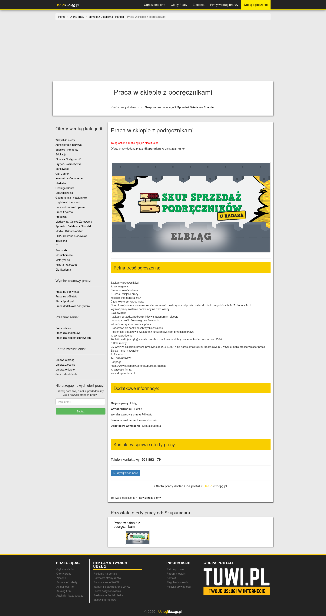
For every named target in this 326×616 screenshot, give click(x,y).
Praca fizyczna (64, 212)
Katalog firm (63, 591)
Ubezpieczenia (64, 193)
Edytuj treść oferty (150, 497)
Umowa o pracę (64, 360)
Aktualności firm (65, 586)
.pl (67, 4)
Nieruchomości (64, 255)
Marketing (61, 183)
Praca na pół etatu (66, 296)
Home (61, 17)
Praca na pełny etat (67, 291)
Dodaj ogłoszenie (256, 4)
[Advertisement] (168, 53)
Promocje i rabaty (66, 582)
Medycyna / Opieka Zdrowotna (73, 221)
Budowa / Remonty (66, 149)
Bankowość (62, 169)
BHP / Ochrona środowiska (71, 236)
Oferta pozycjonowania (107, 591)
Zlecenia (199, 4)
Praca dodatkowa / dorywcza (72, 306)
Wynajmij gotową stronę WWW (112, 586)
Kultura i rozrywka (66, 264)
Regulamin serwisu (178, 582)
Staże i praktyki (64, 301)
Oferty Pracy (179, 4)
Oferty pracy (63, 573)
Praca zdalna (63, 328)
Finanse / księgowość (68, 159)
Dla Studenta (63, 269)
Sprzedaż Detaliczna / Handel (196, 107)
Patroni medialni (176, 573)
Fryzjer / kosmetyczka (68, 164)
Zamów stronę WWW (106, 582)
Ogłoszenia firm (154, 4)
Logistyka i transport (67, 202)
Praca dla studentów (67, 333)
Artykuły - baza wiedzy (69, 595)
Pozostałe (61, 250)
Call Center (62, 173)
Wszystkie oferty (65, 140)
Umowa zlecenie (65, 364)
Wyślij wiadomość (127, 473)
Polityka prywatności (179, 586)
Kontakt (171, 578)
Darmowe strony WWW (107, 578)
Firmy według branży (224, 4)
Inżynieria (61, 240)
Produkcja (61, 216)
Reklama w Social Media (108, 595)
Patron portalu (175, 569)
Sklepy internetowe (105, 599)
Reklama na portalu (105, 573)
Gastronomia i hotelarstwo (71, 197)
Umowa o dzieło (65, 369)
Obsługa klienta (64, 188)
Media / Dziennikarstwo (69, 231)
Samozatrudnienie (66, 374)
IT (56, 245)
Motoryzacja (62, 260)
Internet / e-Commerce (69, 178)
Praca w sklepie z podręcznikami (127, 524)
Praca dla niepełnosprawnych (73, 338)
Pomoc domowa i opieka (70, 207)
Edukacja (60, 154)
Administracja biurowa (68, 145)
